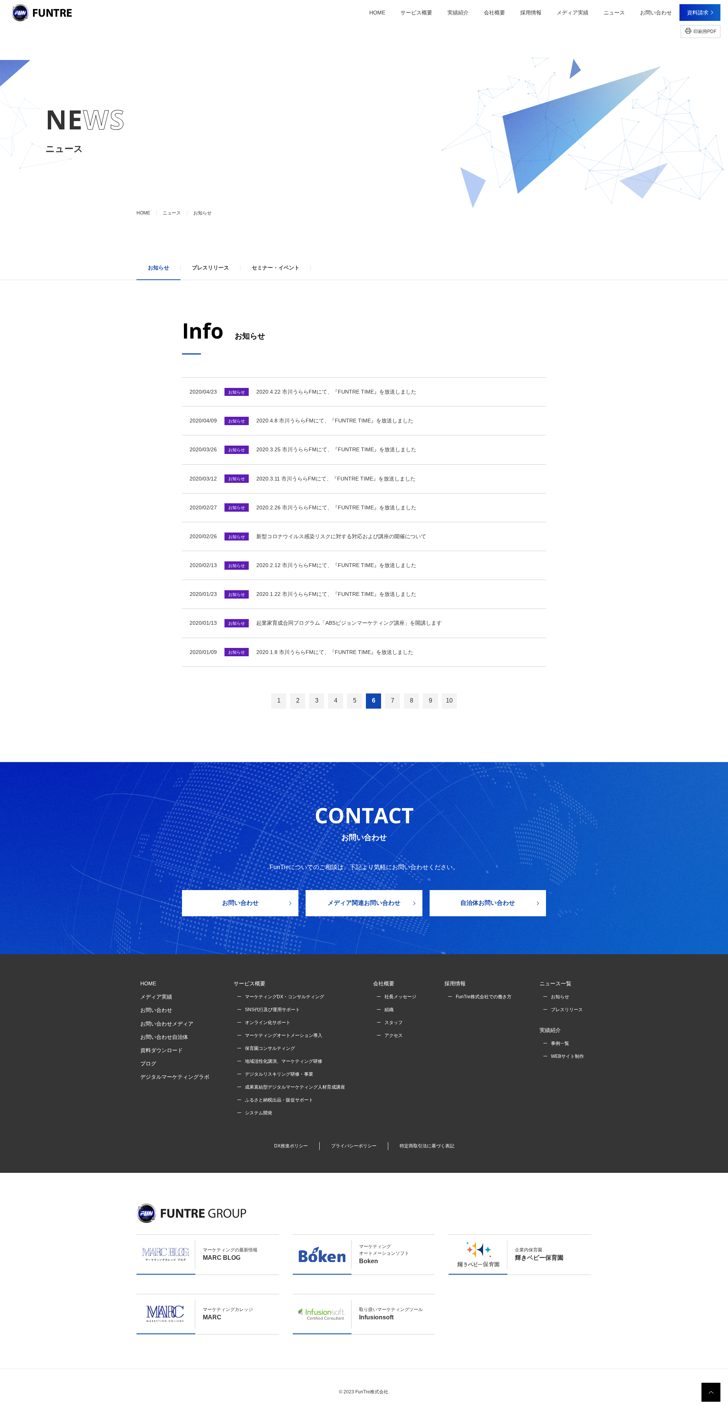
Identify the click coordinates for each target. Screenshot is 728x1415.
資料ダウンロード (161, 1050)
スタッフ (393, 1022)
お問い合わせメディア (166, 1024)
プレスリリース (210, 268)
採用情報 (455, 983)
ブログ (148, 1063)
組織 (389, 1009)
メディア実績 (156, 997)
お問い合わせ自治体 (164, 1037)
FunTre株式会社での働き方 (483, 996)
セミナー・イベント (276, 268)
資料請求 (697, 12)
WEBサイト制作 (567, 1056)
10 (449, 700)
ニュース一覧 (555, 983)
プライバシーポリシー (354, 1146)
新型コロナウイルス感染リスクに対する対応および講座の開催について (341, 536)
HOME (377, 12)
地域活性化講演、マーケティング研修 (283, 1061)
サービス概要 (249, 983)
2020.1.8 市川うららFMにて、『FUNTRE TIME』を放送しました (334, 652)
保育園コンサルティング (270, 1048)
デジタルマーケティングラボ (174, 1077)
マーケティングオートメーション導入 (283, 1035)
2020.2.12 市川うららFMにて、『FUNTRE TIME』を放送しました (336, 565)
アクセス (393, 1035)
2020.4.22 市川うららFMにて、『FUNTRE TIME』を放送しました (336, 392)
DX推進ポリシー (291, 1146)
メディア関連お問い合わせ (364, 903)
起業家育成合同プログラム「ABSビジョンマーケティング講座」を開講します (349, 623)
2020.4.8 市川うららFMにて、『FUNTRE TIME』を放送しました (334, 421)
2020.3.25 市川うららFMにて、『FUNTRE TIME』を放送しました (336, 449)
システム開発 (258, 1113)
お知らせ (158, 268)
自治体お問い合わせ (487, 903)
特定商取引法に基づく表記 (427, 1146)
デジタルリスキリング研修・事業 (279, 1074)
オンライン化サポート (267, 1022)
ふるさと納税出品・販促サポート (279, 1100)
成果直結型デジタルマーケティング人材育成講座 (295, 1087)
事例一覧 (560, 1043)
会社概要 (383, 983)
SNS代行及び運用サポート (272, 1009)
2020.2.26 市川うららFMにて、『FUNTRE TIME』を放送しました (336, 507)
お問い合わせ (240, 903)
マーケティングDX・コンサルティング (284, 996)
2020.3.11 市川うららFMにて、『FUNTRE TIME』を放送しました (336, 479)
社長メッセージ (400, 996)
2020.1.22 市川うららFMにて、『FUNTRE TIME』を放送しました (336, 594)
